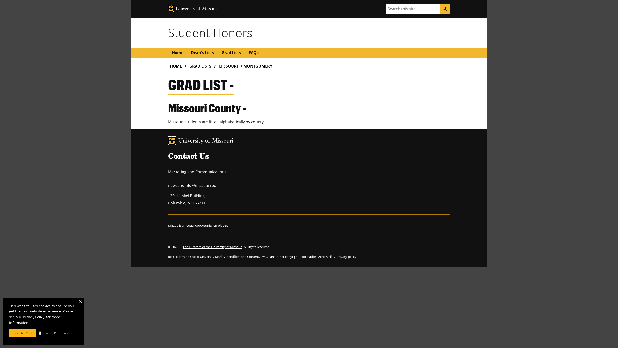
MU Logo (172, 140)
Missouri (228, 66)
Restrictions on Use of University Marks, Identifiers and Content (213, 256)
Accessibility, (327, 256)
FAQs (254, 52)
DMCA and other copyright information (288, 256)
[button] (54, 333)
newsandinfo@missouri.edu (193, 185)
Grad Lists (231, 52)
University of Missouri (205, 141)
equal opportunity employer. (207, 225)
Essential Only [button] (22, 333)
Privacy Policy (33, 317)
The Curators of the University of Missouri (212, 247)
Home (177, 52)
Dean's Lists (202, 52)
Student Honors (210, 33)
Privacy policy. (347, 256)
